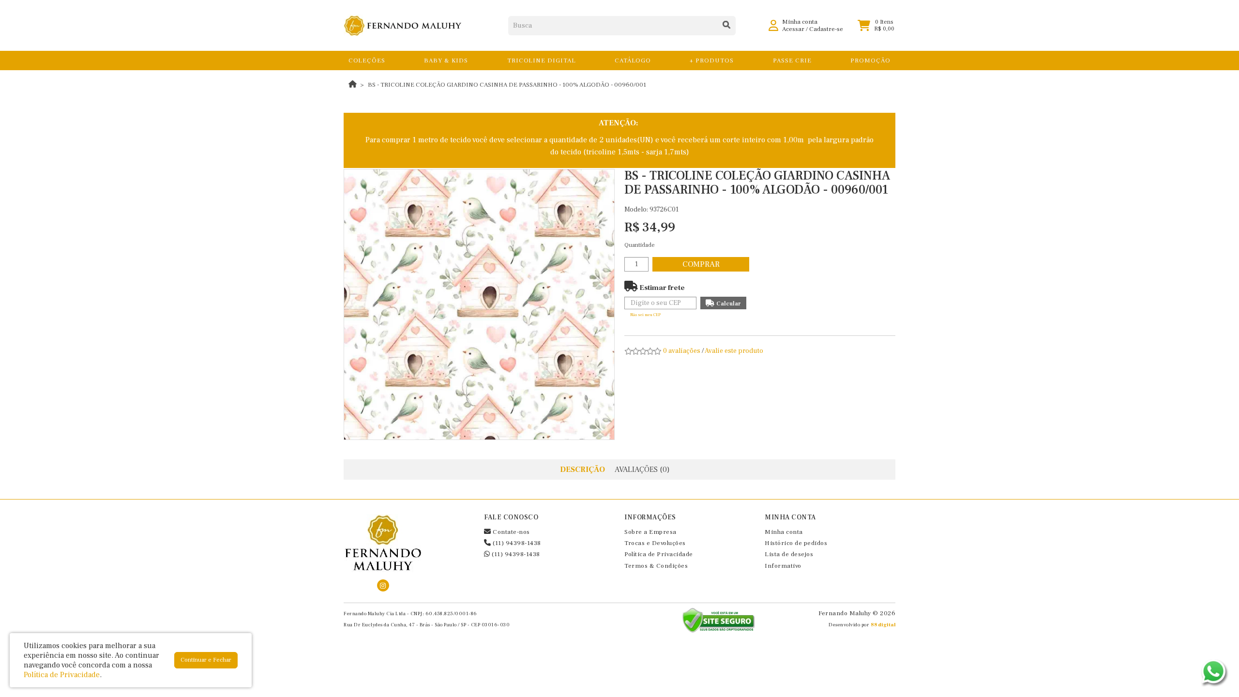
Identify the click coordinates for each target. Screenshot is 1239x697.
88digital (883, 624)
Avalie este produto (734, 351)
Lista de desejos (789, 554)
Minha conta (784, 532)
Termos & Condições (656, 566)
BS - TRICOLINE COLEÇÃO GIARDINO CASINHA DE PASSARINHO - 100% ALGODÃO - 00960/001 (507, 85)
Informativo (783, 566)
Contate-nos (510, 532)
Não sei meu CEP (645, 315)
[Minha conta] (773, 25)
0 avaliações (681, 351)
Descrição (582, 469)
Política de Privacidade (658, 554)
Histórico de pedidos (796, 543)
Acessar (793, 29)
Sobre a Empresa (650, 532)
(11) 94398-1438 (516, 543)
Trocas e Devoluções (655, 543)
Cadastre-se (826, 29)
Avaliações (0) (642, 469)
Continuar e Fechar (206, 660)
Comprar (701, 264)
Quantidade (639, 245)
